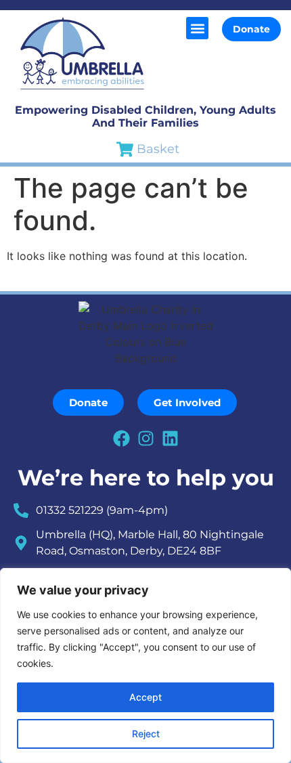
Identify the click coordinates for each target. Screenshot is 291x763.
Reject (146, 733)
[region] (145, 665)
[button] (197, 28)
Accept (145, 697)
